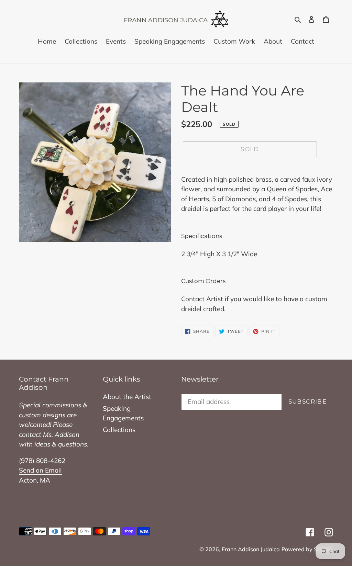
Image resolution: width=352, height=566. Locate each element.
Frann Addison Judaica (251, 549)
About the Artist (127, 397)
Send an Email (40, 470)
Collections (119, 430)
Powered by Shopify (307, 549)
